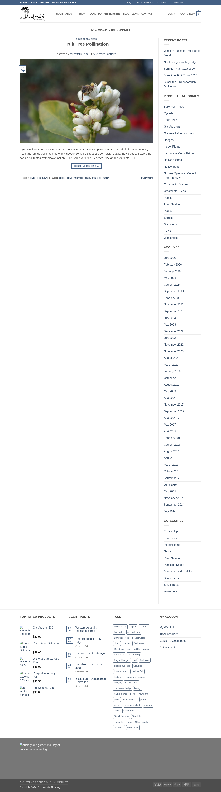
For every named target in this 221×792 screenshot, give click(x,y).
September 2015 (174, 478)
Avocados (119, 632)
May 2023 (170, 324)
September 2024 (174, 291)
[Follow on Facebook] (186, 2)
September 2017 (174, 411)
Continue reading (86, 166)
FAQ (129, 2)
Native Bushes (173, 159)
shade (117, 710)
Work (135, 13)
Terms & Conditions (143, 2)
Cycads (168, 113)
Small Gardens (121, 716)
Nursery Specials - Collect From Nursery (180, 175)
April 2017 (170, 431)
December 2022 (174, 331)
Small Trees (171, 584)
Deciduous (138, 643)
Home (59, 13)
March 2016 (171, 464)
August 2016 (171, 451)
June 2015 (170, 484)
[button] (176, 2)
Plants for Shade (174, 564)
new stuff (143, 693)
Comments (147, 178)
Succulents (170, 224)
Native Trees (171, 166)
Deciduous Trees (122, 649)
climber (126, 643)
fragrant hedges (122, 660)
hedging (118, 682)
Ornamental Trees (175, 191)
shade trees (129, 710)
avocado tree (133, 632)
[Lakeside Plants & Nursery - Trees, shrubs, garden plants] (33, 14)
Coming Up (171, 531)
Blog (126, 13)
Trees (167, 231)
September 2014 (174, 504)
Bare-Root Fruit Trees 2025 (180, 75)
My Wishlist (161, 2)
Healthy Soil (137, 671)
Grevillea (137, 665)
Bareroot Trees (121, 638)
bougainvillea (138, 638)
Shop (82, 13)
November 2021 (174, 344)
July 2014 (170, 511)
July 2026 (170, 257)
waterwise (119, 727)
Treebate (118, 722)
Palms (168, 197)
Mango (137, 688)
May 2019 (170, 391)
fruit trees (78, 178)
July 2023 (170, 318)
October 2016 (172, 444)
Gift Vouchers (172, 126)
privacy (117, 705)
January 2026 (172, 271)
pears (87, 178)
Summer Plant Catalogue (179, 68)
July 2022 (170, 337)
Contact (146, 13)
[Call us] (199, 2)
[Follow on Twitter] (193, 2)
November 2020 (174, 351)
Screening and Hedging (178, 571)
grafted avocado (122, 665)
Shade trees (171, 578)
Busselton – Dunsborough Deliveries (180, 84)
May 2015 (170, 491)
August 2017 (171, 418)
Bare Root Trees (174, 106)
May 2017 (170, 424)
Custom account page (173, 640)
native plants (120, 693)
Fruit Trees (83, 39)
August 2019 (171, 384)
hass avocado (121, 671)
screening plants (133, 705)
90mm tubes (120, 626)
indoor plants (131, 682)
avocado (144, 626)
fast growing (134, 654)
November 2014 (174, 498)
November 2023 (174, 304)
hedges (117, 677)
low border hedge (122, 688)
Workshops (171, 237)
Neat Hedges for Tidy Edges (181, 62)
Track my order (169, 634)
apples (62, 178)
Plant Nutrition (172, 204)
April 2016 (170, 457)
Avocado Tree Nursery (105, 13)
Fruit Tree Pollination (86, 44)
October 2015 (172, 471)
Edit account (167, 647)
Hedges (169, 140)
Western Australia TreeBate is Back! (182, 53)
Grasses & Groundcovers (179, 133)
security (148, 705)
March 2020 (171, 364)
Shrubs (168, 217)
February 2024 (173, 297)
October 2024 (172, 284)
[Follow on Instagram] (190, 2)
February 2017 (173, 437)
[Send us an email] (196, 2)
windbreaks (132, 727)
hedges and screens (135, 677)
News (94, 39)
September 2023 (174, 311)
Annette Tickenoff (105, 54)
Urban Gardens (142, 722)
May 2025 (170, 277)
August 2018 (171, 398)
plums (95, 178)
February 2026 (173, 264)
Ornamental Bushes (176, 184)
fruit (135, 660)
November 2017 (174, 404)
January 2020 (172, 371)
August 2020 (171, 357)
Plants (168, 211)
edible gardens (141, 649)
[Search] (52, 14)
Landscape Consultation (179, 153)
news (132, 693)
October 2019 (172, 377)
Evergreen (119, 654)
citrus (70, 178)
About (69, 13)
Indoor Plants (172, 146)
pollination (104, 178)
